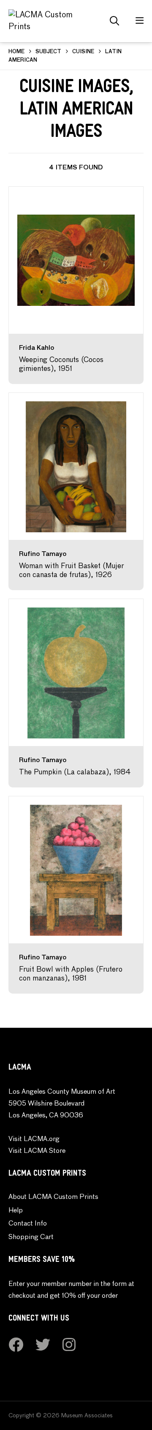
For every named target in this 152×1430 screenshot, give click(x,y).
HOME (16, 51)
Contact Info (27, 1223)
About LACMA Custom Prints (53, 1197)
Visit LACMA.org (34, 1139)
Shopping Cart (31, 1237)
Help (15, 1210)
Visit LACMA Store (36, 1151)
